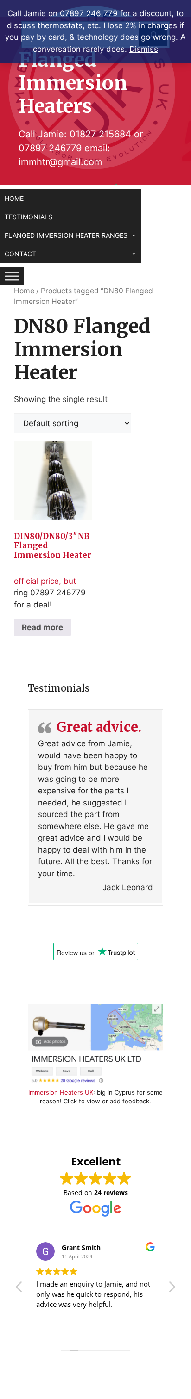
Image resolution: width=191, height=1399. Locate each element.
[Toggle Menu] (12, 276)
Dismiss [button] (143, 49)
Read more (42, 627)
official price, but (52, 558)
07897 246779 (50, 148)
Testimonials (28, 217)
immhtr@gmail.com (60, 161)
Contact (20, 254)
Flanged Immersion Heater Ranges (66, 235)
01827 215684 (100, 134)
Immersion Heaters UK (60, 1092)
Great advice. (99, 727)
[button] (171, 1289)
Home (14, 198)
